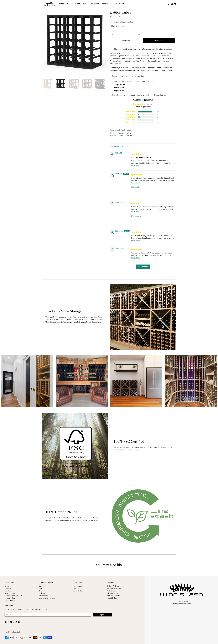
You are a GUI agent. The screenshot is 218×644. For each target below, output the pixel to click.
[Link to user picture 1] (136, 191)
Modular (120, 4)
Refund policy (10, 600)
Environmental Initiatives (13, 596)
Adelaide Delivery (113, 596)
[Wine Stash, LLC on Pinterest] (13, 622)
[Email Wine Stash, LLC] (6, 622)
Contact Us (43, 586)
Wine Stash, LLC (14, 632)
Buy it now (159, 41)
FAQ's (41, 588)
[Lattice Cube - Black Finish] (75, 43)
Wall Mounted (73, 4)
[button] (130, 111)
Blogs (7, 586)
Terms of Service (11, 593)
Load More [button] (143, 267)
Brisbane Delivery (113, 593)
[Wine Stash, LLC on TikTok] (16, 622)
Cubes (86, 4)
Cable (61, 4)
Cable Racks (77, 591)
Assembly (124, 76)
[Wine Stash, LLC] (49, 4)
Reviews (42, 593)
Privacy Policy (10, 598)
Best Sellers (108, 4)
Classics (95, 4)
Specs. (114, 76)
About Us (8, 588)
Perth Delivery (112, 591)
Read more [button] (135, 166)
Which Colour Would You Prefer (122, 22)
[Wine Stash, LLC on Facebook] (8, 622)
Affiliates (8, 591)
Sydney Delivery (113, 586)
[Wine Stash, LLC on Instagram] (11, 622)
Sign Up (102, 614)
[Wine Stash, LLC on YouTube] (19, 622)
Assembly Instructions (47, 598)
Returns (41, 591)
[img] (136, 154)
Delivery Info (43, 596)
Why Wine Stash (138, 76)
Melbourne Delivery (114, 588)
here (170, 70)
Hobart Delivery (112, 598)
